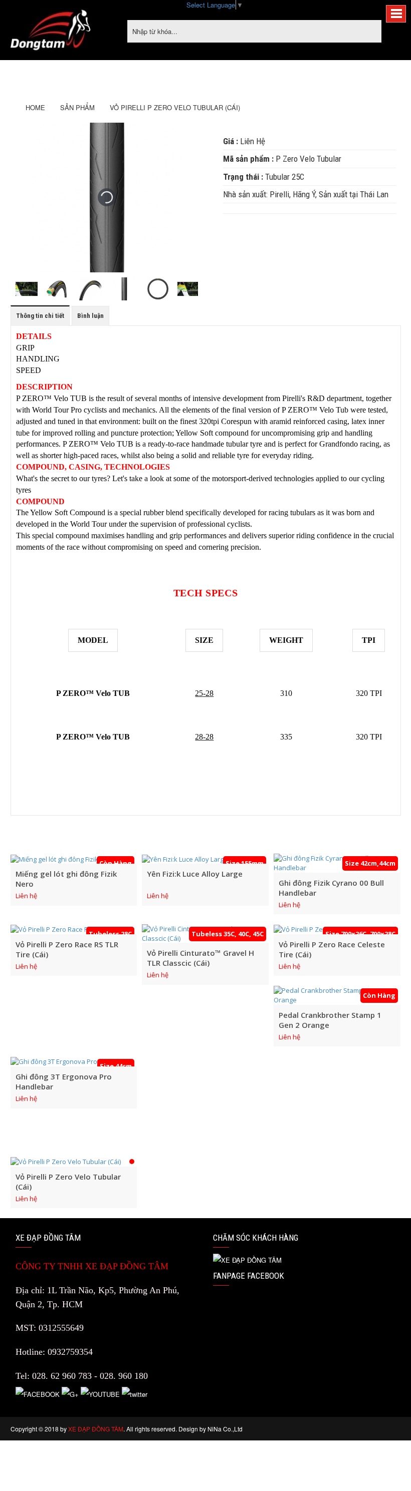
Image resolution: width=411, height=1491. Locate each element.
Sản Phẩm (77, 107)
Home (35, 107)
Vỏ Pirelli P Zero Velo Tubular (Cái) (175, 107)
